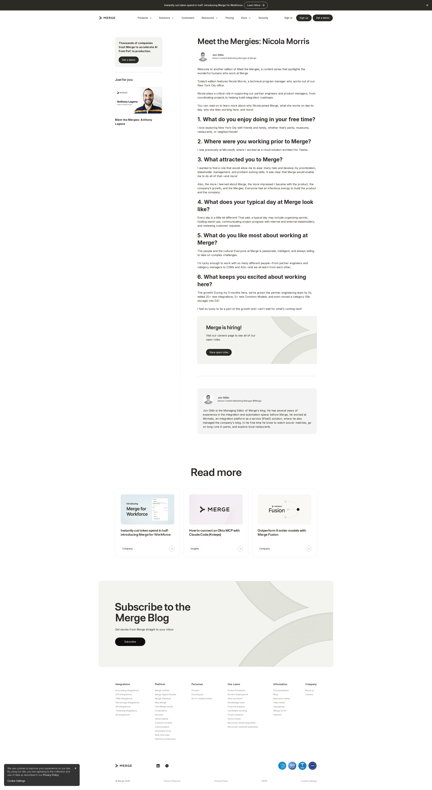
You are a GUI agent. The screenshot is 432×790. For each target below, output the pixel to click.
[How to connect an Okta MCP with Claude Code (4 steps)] (216, 523)
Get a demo (128, 59)
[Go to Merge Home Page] (107, 18)
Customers (188, 17)
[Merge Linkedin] (158, 765)
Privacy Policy (51, 774)
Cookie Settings (16, 780)
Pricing (230, 17)
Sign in (288, 17)
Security (263, 17)
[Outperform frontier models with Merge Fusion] (284, 523)
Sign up (304, 17)
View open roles (218, 352)
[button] (145, 18)
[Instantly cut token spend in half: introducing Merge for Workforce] (147, 523)
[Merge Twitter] (167, 765)
